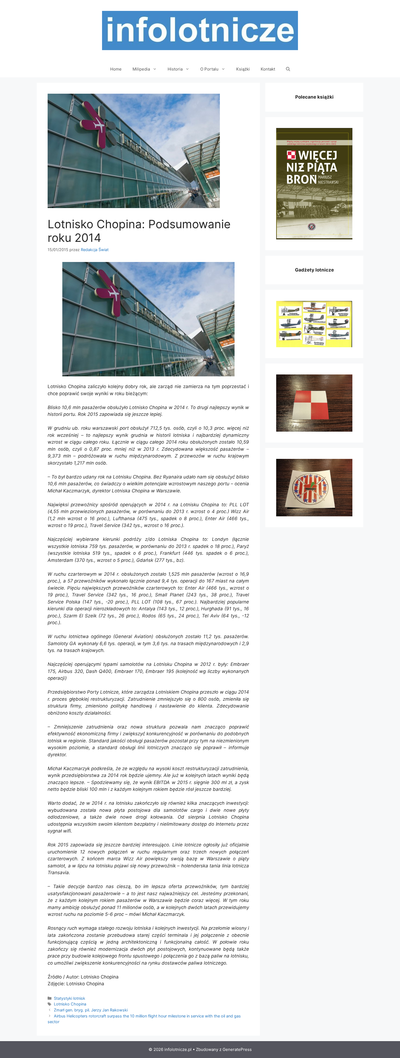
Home (116, 69)
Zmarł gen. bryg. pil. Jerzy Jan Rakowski (91, 1010)
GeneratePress (237, 1049)
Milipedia (141, 69)
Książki (243, 69)
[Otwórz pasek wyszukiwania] (288, 69)
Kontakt (268, 69)
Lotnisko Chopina (70, 1004)
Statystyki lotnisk (69, 998)
